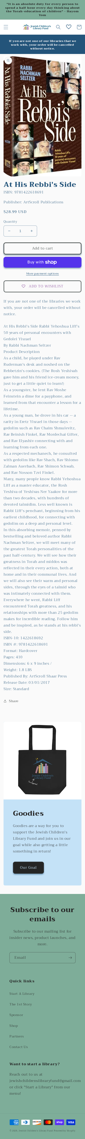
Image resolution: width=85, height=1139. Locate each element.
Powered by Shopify (65, 1130)
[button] (6, 27)
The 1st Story (20, 1004)
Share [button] (13, 701)
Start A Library (22, 993)
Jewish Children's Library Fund (36, 1130)
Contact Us (18, 1047)
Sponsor (16, 1015)
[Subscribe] (70, 957)
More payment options (42, 273)
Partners (16, 1036)
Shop (13, 1025)
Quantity (10, 221)
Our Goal (28, 867)
